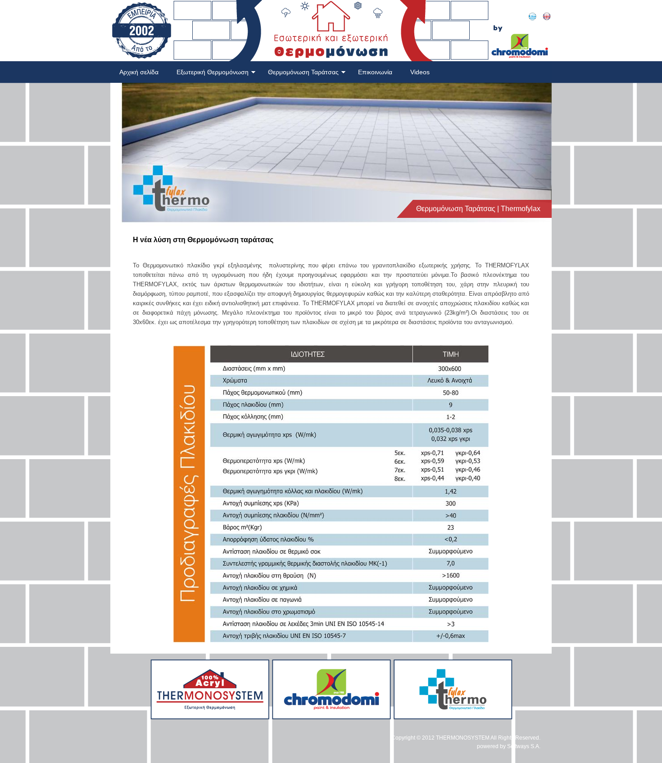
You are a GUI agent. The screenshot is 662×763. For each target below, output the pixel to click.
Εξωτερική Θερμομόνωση (213, 72)
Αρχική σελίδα (139, 72)
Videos (420, 72)
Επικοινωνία (375, 72)
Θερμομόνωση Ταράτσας (303, 72)
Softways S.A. (523, 746)
